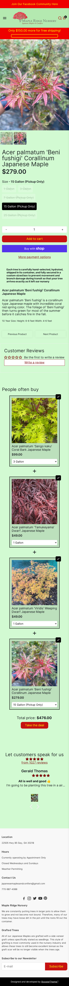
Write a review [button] (34, 362)
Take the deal (34, 725)
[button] (32, 806)
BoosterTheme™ (49, 981)
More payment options (34, 257)
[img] (34, 759)
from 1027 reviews (34, 762)
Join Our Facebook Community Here (34, 4)
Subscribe (56, 966)
